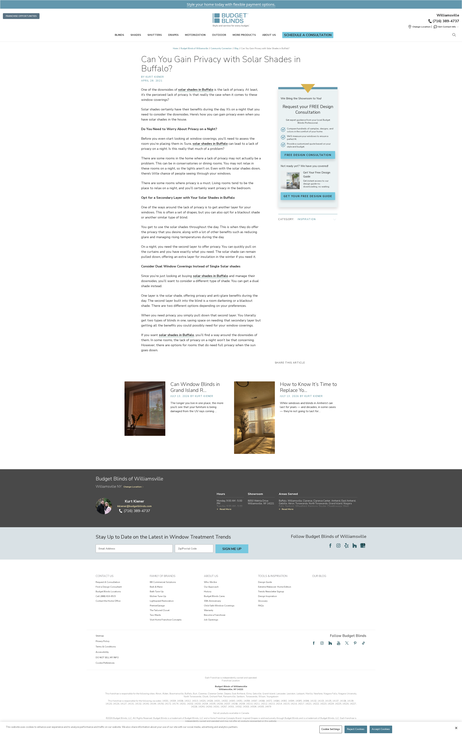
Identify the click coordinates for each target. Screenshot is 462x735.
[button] (419, 27)
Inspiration (307, 219)
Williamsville (448, 15)
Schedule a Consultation (308, 35)
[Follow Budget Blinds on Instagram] (338, 545)
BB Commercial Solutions (163, 582)
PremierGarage (157, 605)
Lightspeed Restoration (162, 600)
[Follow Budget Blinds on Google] (362, 545)
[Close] (456, 728)
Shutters (154, 35)
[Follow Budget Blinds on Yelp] (346, 545)
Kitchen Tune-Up (158, 596)
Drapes (173, 35)
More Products (244, 35)
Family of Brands (162, 576)
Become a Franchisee (214, 615)
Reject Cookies (355, 729)
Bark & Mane (156, 586)
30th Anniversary (212, 600)
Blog (236, 48)
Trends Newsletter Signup (271, 591)
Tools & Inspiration (272, 576)
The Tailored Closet (159, 610)
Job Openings (211, 619)
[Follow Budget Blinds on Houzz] (354, 545)
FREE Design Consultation (308, 155)
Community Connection (221, 48)
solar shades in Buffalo (195, 89)
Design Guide (265, 582)
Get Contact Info (447, 26)
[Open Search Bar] (454, 35)
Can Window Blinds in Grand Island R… (195, 387)
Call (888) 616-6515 (106, 596)
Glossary (262, 600)
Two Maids (155, 615)
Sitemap (100, 635)
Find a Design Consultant (109, 586)
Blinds (119, 35)
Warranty (208, 610)
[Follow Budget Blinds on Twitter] (347, 643)
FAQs (261, 605)
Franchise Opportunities (21, 16)
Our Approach (211, 586)
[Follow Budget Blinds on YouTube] (338, 643)
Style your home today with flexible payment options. (231, 4)
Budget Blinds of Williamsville (194, 48)
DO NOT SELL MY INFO (107, 657)
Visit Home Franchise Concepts (166, 619)
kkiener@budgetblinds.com (134, 506)
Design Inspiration (267, 596)
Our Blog (319, 576)
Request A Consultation (108, 582)
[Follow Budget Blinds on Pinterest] (355, 643)
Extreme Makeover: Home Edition (274, 586)
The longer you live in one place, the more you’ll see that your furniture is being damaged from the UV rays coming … (196, 407)
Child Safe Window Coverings (219, 605)
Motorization (195, 35)
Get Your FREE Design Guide (308, 196)
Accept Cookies (381, 729)
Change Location (132, 486)
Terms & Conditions (106, 646)
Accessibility (102, 652)
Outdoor (219, 35)
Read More (225, 509)
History (207, 591)
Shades (135, 35)
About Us (269, 35)
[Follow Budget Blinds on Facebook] (330, 545)
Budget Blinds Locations (108, 591)
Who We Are (210, 582)
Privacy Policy (102, 641)
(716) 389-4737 (446, 21)
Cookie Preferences (105, 662)
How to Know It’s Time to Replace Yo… (308, 387)
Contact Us (105, 576)
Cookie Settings (330, 729)
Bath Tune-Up (157, 591)
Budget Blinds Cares (214, 596)
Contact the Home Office (108, 600)
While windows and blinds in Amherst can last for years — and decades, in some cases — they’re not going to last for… (308, 407)
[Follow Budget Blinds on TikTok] (363, 643)
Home (175, 48)
